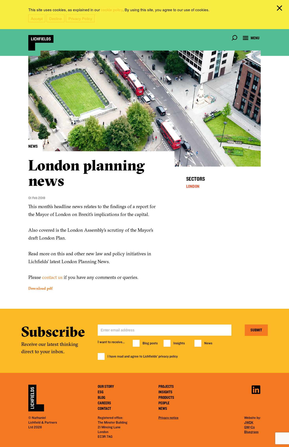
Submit (256, 330)
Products (166, 398)
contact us (52, 277)
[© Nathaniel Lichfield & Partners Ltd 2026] (40, 43)
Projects (166, 387)
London (192, 186)
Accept (37, 18)
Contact (104, 409)
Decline (55, 18)
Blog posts (150, 343)
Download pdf (40, 288)
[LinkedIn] (256, 389)
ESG (100, 392)
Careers (104, 403)
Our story (106, 387)
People (163, 403)
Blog (101, 398)
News (208, 343)
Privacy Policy (80, 18)
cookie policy (112, 9)
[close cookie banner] (280, 9)
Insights (179, 343)
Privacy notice (168, 418)
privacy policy (168, 356)
